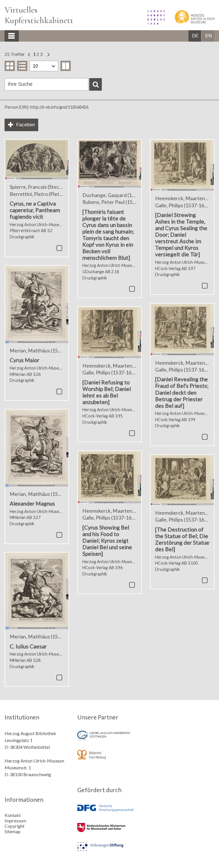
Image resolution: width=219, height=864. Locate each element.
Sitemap (13, 831)
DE (195, 35)
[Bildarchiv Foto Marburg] (109, 758)
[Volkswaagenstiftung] (109, 850)
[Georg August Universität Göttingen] (109, 739)
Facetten (25, 124)
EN (208, 35)
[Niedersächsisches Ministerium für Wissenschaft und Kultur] (109, 831)
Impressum (15, 820)
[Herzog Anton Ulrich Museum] (190, 22)
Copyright (15, 826)
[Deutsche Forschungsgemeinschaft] (109, 812)
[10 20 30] (44, 66)
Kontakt (13, 815)
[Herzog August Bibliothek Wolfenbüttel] (152, 22)
